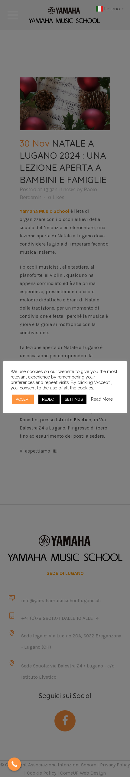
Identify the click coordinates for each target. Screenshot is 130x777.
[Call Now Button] (14, 764)
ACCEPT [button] (23, 399)
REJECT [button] (49, 399)
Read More (102, 399)
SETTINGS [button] (74, 399)
